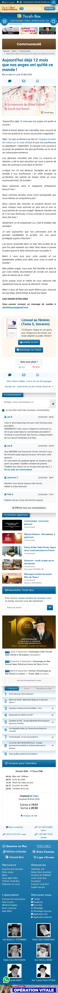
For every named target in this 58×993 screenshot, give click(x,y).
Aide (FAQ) (7, 911)
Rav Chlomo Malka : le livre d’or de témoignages (29, 381)
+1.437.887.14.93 (45, 834)
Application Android (42, 917)
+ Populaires (11, 688)
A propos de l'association (13, 899)
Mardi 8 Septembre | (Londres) (28, 672)
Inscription (36, 881)
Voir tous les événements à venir (29, 680)
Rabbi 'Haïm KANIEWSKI (43, 940)
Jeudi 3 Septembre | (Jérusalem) (28, 653)
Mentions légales (9, 905)
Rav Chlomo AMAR (43, 960)
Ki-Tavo (34, 796)
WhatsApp (38, 908)
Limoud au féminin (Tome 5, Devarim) (35, 322)
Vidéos (27, 21)
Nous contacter (16, 827)
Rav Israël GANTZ (14, 980)
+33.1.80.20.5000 (45, 827)
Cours (26, 688)
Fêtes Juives (7, 872)
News (14, 51)
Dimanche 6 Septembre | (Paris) (27, 663)
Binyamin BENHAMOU (33, 583)
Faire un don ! (8, 902)
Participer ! (49, 8)
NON (37, 367)
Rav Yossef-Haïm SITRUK (43, 980)
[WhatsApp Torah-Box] (53, 2)
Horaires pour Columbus (22, 763)
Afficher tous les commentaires (30, 508)
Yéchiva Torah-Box (10, 881)
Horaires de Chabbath (41, 875)
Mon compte (9, 2)
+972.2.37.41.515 (13, 834)
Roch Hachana (17, 21)
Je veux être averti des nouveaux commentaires (27, 410)
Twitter (36, 899)
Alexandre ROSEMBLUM (34, 569)
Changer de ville (29, 816)
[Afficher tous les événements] (18, 2)
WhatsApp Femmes (42, 911)
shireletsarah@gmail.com (15, 307)
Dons (48, 21)
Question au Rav (38, 21)
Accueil (6, 51)
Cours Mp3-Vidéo (10, 878)
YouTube (37, 905)
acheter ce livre (30, 342)
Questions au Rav (44, 688)
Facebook (38, 902)
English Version (38, 887)
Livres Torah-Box (38, 878)
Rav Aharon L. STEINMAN (14, 940)
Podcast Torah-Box (40, 884)
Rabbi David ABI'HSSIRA (14, 960)
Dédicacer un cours (11, 884)
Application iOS (40, 914)
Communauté (24, 51)
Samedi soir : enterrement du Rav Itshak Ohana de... (29, 386)
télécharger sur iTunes (30, 350)
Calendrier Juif (37, 869)
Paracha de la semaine (12, 869)
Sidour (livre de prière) (41, 872)
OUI (23, 367)
